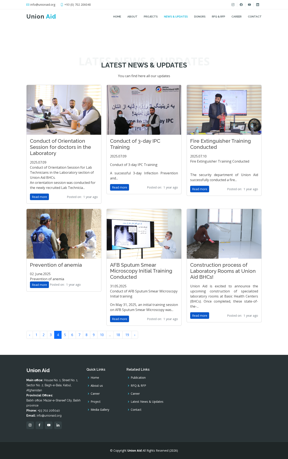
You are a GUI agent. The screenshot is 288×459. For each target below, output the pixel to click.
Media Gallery (100, 409)
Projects (151, 16)
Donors (200, 16)
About (132, 16)
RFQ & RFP (218, 16)
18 (118, 334)
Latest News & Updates (147, 401)
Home (117, 16)
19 (127, 334)
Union (41, 16)
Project (96, 401)
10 (102, 334)
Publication (138, 377)
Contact (255, 16)
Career (236, 16)
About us (97, 385)
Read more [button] (39, 197)
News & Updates (176, 16)
